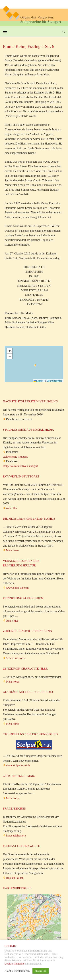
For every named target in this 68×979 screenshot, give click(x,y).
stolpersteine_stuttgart (15, 456)
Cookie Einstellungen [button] (17, 970)
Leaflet (39, 380)
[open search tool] (63, 31)
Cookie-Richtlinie (14, 963)
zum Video (12, 620)
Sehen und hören (15, 658)
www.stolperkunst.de (18, 765)
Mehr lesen (12, 550)
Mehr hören (12, 681)
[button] (35, 365)
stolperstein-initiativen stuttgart (20, 466)
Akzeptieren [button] (41, 970)
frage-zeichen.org (16, 835)
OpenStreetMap (54, 380)
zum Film (11, 508)
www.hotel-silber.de (17, 587)
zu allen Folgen (15, 877)
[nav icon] (5, 33)
